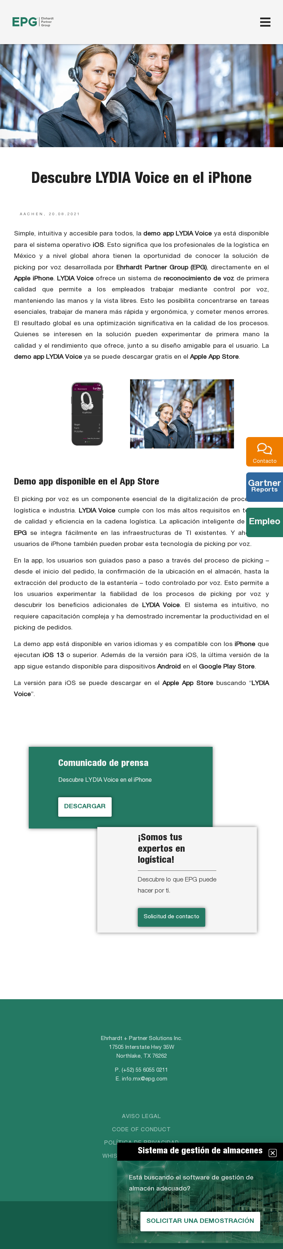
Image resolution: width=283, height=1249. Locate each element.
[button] (273, 1153)
